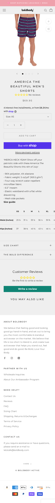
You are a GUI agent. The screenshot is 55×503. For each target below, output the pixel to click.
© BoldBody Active (27, 470)
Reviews (8, 401)
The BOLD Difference (18, 254)
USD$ (26, 464)
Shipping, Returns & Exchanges (20, 416)
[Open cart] (51, 10)
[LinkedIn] (19, 358)
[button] (21, 94)
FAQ (6, 406)
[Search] (45, 10)
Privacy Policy (11, 426)
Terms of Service (12, 421)
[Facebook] (5, 358)
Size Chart (11, 245)
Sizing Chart (10, 411)
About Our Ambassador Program (21, 379)
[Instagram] (12, 358)
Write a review (27, 288)
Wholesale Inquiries (14, 374)
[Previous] (16, 73)
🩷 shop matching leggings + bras (27, 3)
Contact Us (10, 396)
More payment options (27, 152)
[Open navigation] (4, 10)
